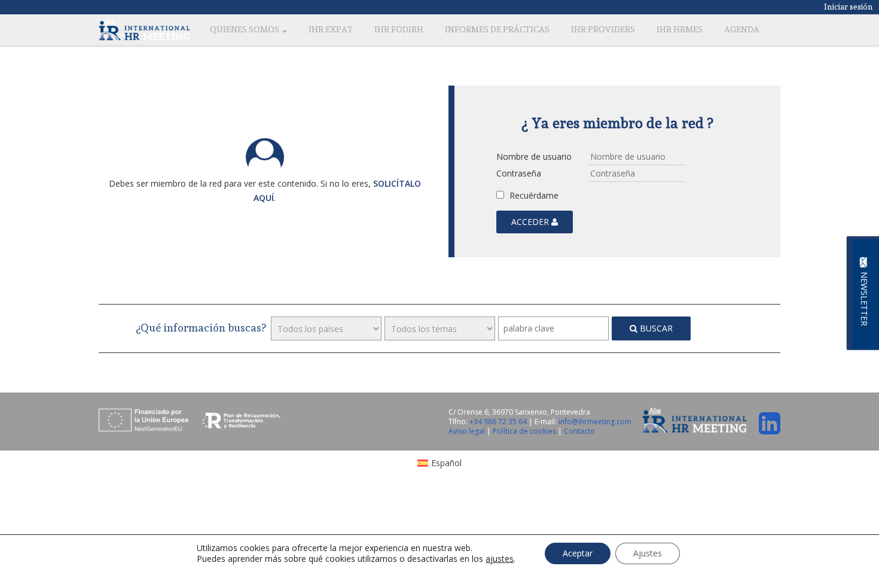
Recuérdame (532, 195)
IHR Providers (603, 29)
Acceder (531, 221)
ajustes (500, 558)
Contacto (579, 431)
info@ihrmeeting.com (594, 421)
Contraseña (518, 173)
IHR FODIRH (398, 29)
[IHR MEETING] (144, 29)
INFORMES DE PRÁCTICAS (497, 29)
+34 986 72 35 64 (498, 421)
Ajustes (647, 553)
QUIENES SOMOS (245, 29)
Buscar (655, 328)
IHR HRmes (680, 29)
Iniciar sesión (848, 6)
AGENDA (741, 29)
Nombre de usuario (534, 156)
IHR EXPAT (331, 29)
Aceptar (578, 553)
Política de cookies (525, 431)
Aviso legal (467, 431)
